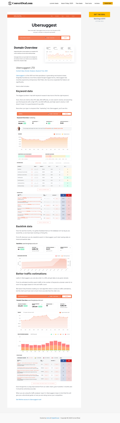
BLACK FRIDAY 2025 (67, 3)
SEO (46, 71)
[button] (108, 3)
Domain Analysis (30, 71)
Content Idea (20, 71)
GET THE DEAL (99, 14)
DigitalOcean (55, 418)
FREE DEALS (79, 3)
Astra (48, 418)
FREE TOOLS (88, 3)
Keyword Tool (40, 71)
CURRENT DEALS (54, 3)
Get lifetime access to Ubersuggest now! (28, 399)
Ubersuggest (20, 75)
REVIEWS (97, 3)
